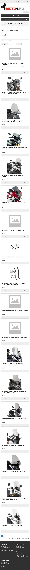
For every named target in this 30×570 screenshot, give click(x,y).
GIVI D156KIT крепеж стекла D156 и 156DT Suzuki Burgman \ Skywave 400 (13, 283)
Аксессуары (9, 23)
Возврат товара (20, 547)
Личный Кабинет (5, 562)
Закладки (3, 565)
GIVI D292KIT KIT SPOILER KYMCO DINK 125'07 (14, 471)
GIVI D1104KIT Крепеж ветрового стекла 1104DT (13, 175)
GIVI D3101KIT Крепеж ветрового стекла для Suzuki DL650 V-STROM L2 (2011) (14, 498)
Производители (20, 553)
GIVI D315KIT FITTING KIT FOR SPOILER (12, 525)
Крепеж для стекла (7, 24)
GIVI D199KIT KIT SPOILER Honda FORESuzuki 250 (14, 337)
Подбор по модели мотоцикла (5, 548)
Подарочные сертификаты (22, 555)
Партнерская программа (22, 556)
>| (9, 536)
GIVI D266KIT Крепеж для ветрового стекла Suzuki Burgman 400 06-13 (14, 391)
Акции (17, 557)
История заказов (5, 563)
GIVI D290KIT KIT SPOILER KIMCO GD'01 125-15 (14, 445)
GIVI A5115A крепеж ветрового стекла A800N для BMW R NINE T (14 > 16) (14, 148)
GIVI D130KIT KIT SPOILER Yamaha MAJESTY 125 (14, 230)
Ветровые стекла (19, 23)
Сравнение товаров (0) (6, 40)
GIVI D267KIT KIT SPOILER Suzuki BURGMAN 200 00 (15, 418)
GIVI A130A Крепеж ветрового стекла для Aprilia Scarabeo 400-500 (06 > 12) (13, 120)
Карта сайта (19, 549)
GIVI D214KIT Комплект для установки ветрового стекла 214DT (12, 364)
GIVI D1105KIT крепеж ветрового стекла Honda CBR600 (15, 203)
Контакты (3, 546)
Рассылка (3, 566)
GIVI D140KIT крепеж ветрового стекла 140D (14, 256)
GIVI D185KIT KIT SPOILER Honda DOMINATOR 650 (15, 310)
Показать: (19, 44)
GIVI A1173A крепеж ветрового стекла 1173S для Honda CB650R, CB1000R (14, 93)
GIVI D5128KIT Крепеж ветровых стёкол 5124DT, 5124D (13, 64)
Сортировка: (4, 44)
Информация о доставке (7, 550)
